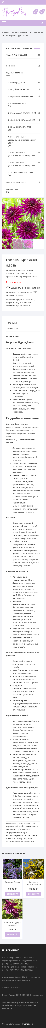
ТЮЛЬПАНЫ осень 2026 (21, 172)
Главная (5, 32)
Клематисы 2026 (18, 103)
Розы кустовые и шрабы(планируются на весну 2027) (22, 140)
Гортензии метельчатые (21, 96)
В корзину (11, 894)
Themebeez (27, 1024)
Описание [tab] (12, 323)
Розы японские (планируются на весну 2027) (22, 164)
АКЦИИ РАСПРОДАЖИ (16, 55)
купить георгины (24, 305)
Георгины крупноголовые (18, 302)
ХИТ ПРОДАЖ (12, 189)
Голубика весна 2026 (20, 89)
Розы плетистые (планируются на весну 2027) (22, 154)
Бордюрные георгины (23, 299)
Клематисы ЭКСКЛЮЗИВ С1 (23, 113)
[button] (39, 202)
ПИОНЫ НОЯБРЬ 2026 (20, 127)
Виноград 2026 (17, 82)
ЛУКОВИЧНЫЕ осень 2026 (22, 120)
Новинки (10, 66)
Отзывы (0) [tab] (13, 329)
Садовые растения (19, 32)
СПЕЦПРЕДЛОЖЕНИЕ (16, 182)
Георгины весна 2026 (27, 292)
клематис (10, 305)
